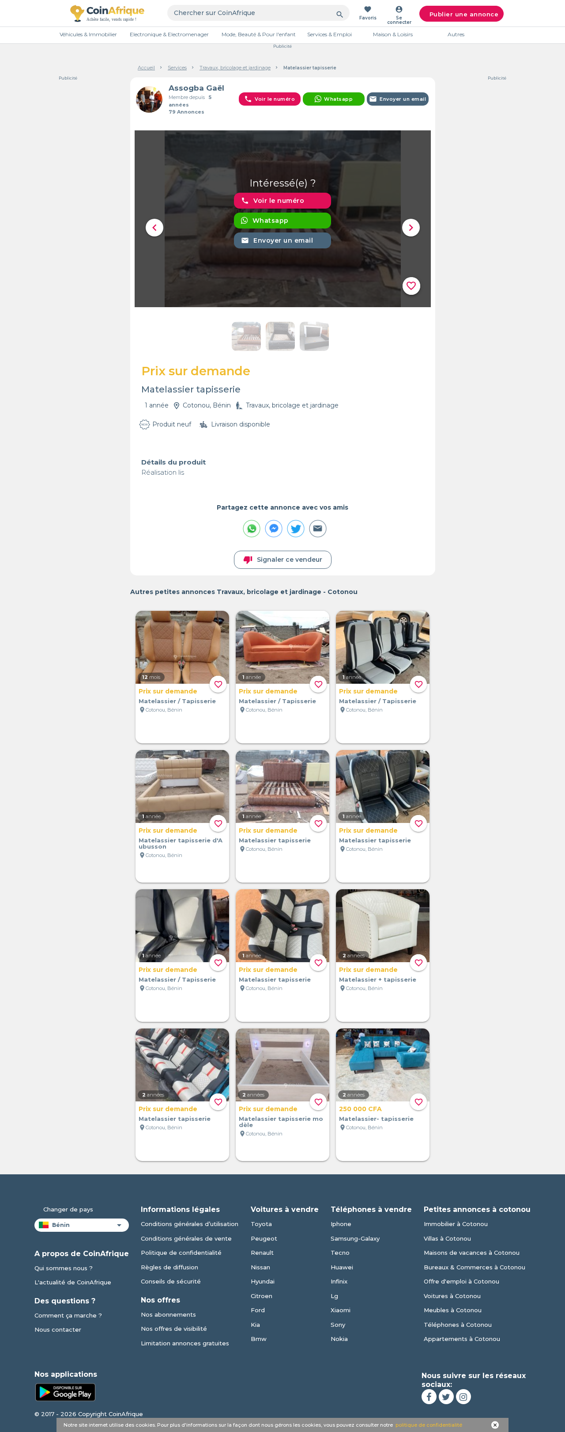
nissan (260, 1267)
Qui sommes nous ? (63, 1268)
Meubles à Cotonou (453, 1310)
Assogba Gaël (196, 88)
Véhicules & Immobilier (88, 34)
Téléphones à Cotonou (458, 1324)
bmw (259, 1338)
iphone (341, 1223)
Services (177, 68)
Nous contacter (57, 1329)
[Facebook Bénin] (429, 1396)
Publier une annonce (464, 14)
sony (338, 1324)
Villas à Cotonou (447, 1238)
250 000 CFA (360, 1109)
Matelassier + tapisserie (377, 979)
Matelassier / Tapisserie (177, 701)
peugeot (264, 1238)
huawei (342, 1267)
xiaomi (340, 1310)
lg (334, 1295)
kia (255, 1324)
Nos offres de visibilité (174, 1328)
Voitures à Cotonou (452, 1295)
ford (258, 1310)
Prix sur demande (168, 691)
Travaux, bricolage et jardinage (235, 68)
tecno (340, 1252)
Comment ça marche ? (68, 1315)
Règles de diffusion (169, 1267)
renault (262, 1252)
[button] (154, 227)
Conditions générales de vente (186, 1238)
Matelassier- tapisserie (376, 1119)
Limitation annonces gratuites (185, 1343)
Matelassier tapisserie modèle (281, 1122)
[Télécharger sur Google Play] (65, 1391)
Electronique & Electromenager (169, 34)
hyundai (263, 1281)
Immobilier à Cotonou (456, 1223)
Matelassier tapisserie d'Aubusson (180, 843)
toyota (261, 1223)
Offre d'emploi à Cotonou (461, 1281)
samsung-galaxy (355, 1238)
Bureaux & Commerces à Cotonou (474, 1267)
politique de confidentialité (429, 1425)
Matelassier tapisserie (275, 840)
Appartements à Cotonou (462, 1338)
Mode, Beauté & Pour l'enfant (259, 34)
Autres (456, 34)
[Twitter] (446, 1396)
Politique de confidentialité (181, 1252)
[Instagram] (463, 1396)
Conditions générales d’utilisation (189, 1223)
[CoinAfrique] (107, 13)
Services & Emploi (329, 34)
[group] (283, 218)
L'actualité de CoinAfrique (72, 1282)
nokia (339, 1338)
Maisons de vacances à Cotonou (472, 1252)
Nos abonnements (168, 1314)
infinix (339, 1281)
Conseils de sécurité (171, 1281)
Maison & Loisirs (393, 34)
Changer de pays (68, 1209)
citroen (261, 1295)
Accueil (146, 68)
